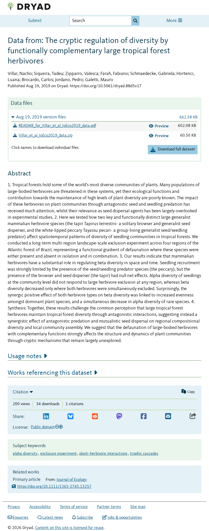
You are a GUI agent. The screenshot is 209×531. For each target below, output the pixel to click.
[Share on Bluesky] (70, 416)
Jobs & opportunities (125, 518)
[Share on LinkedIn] (46, 416)
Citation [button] (21, 392)
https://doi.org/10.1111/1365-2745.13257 (54, 487)
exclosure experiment (58, 454)
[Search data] (135, 21)
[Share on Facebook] (144, 416)
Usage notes (25, 356)
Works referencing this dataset (50, 373)
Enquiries (20, 518)
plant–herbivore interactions (103, 454)
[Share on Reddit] (95, 416)
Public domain (43, 427)
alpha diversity (25, 454)
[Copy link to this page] (193, 416)
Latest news (52, 518)
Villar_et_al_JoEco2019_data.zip (45, 136)
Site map (137, 507)
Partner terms (109, 507)
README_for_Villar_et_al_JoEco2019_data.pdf (57, 126)
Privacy (14, 507)
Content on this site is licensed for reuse (69, 528)
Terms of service (74, 507)
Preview (162, 126)
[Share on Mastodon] (119, 416)
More (172, 21)
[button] (104, 117)
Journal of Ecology (72, 480)
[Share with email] (168, 416)
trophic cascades (144, 454)
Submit (35, 21)
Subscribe (85, 518)
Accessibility (40, 507)
